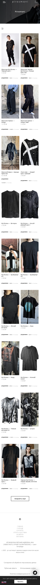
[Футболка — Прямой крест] (10, 461)
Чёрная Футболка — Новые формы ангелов (29, 480)
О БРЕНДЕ (20, 528)
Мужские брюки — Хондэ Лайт (27, 121)
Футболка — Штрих (28, 429)
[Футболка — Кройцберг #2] (10, 256)
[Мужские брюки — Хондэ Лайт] (30, 102)
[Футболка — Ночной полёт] (30, 358)
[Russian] (5, 582)
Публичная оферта (10, 568)
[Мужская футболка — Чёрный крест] (10, 50)
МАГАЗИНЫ (20, 536)
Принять (20, 581)
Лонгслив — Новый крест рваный (27, 173)
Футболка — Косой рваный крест (27, 224)
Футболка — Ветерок (9, 223)
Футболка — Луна (27, 326)
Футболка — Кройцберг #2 (9, 275)
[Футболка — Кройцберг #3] (30, 256)
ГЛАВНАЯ (20, 526)
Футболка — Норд (7, 377)
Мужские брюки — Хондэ (8, 121)
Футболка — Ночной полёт (28, 378)
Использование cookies (28, 568)
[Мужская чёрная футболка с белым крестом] (30, 50)
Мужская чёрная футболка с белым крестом (27, 70)
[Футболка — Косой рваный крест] (30, 204)
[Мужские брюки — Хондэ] (10, 102)
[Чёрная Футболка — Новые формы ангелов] (30, 461)
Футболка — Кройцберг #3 (29, 275)
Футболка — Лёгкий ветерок (8, 326)
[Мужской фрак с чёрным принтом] (10, 153)
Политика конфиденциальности (20, 574)
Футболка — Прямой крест (8, 480)
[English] (2, 582)
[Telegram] (35, 580)
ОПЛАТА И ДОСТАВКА (20, 532)
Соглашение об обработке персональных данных (20, 563)
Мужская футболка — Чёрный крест (9, 70)
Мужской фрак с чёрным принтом (10, 173)
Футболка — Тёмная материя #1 (8, 429)
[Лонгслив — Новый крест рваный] (30, 153)
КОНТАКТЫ (20, 530)
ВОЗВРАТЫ (20, 534)
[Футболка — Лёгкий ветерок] (10, 307)
